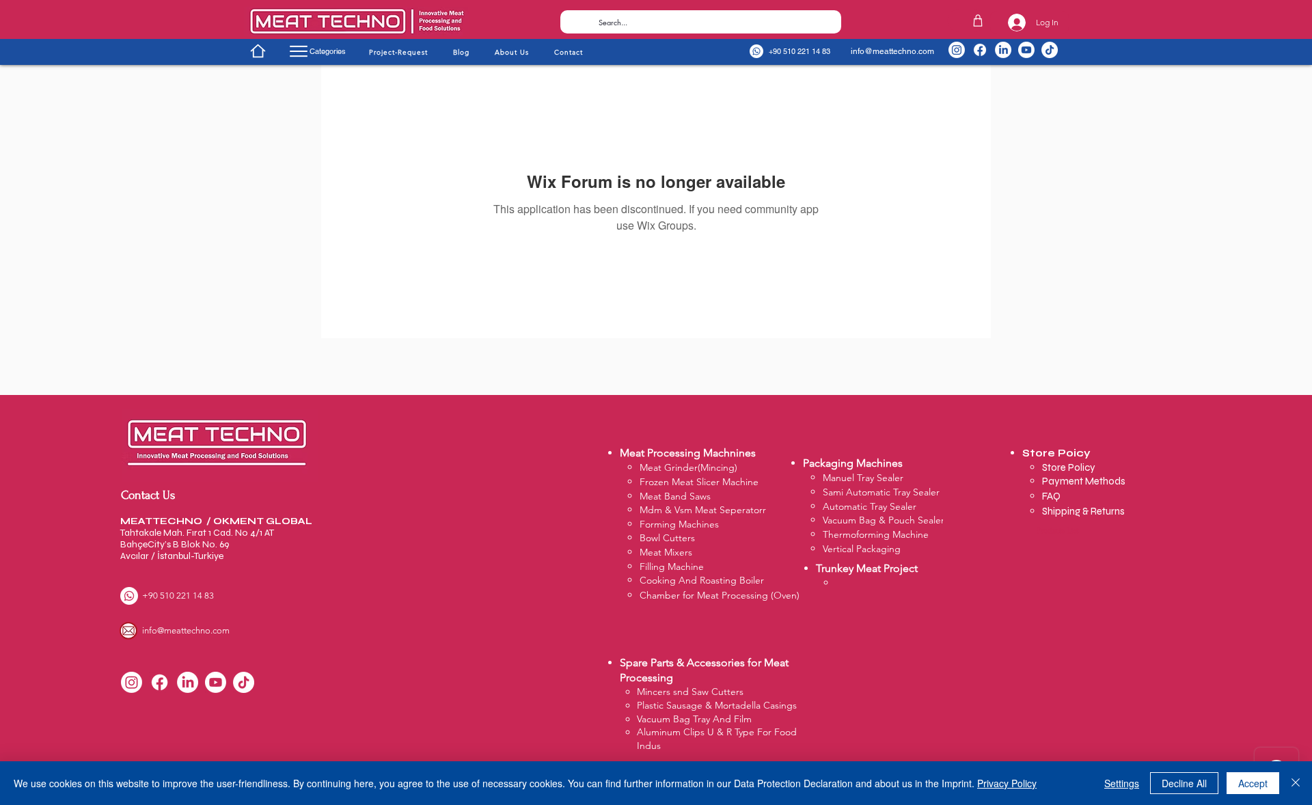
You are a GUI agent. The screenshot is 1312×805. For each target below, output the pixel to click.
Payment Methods (1085, 481)
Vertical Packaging (862, 549)
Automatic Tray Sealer (869, 506)
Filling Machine (672, 566)
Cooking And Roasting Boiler (702, 580)
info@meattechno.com (892, 51)
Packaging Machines (853, 462)
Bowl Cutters (667, 538)
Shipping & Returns (1083, 511)
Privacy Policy (1007, 783)
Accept (1253, 783)
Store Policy (1069, 467)
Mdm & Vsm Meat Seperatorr (703, 510)
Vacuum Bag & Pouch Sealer (883, 520)
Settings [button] (1121, 783)
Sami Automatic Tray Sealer (881, 492)
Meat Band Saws (675, 496)
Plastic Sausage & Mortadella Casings (717, 705)
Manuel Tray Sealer (863, 478)
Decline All (1184, 783)
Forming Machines (679, 524)
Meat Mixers (666, 552)
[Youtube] (1026, 50)
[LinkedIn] (1003, 50)
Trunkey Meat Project (867, 568)
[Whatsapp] (756, 51)
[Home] (257, 50)
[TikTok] (1049, 50)
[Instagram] (956, 50)
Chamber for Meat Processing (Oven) (720, 595)
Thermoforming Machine (876, 534)
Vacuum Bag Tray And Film (694, 719)
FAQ (1051, 496)
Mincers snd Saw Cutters (690, 691)
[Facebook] (980, 50)
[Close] (1295, 783)
